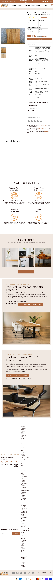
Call (46, 128)
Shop (23, 426)
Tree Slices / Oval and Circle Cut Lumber (24, 504)
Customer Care (24, 458)
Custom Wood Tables (23, 432)
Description (31, 44)
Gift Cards (23, 447)
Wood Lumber (23, 548)
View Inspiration (26, 272)
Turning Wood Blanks (23, 544)
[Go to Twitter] (45, 1)
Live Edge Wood (43, 125)
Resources (25, 490)
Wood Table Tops (24, 509)
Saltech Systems (49, 573)
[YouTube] (25, 574)
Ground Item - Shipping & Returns (38, 102)
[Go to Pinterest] (51, 1)
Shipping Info (27, 5)
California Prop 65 (36, 117)
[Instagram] (17, 574)
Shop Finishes (23, 566)
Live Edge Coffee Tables (23, 522)
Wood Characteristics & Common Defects (24, 556)
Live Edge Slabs (23, 429)
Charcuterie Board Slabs (24, 512)
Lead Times (41, 128)
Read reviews (44, 17)
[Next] (23, 35)
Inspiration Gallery (23, 449)
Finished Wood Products (23, 534)
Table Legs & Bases (23, 436)
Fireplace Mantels (23, 537)
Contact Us (19, 5)
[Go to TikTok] (49, 1)
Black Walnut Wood (24, 518)
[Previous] (3, 35)
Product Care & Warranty (23, 473)
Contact (46, 131)
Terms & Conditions (23, 481)
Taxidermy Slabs (23, 541)
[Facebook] (13, 574)
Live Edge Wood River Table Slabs (24, 500)
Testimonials (24, 476)
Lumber (23, 442)
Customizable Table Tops (24, 563)
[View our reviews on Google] (11, 304)
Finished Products (23, 439)
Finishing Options (33, 108)
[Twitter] (21, 574)
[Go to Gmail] (41, 121)
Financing (23, 487)
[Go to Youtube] (47, 1)
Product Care (32, 111)
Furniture (23, 560)
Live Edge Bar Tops (23, 525)
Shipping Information (24, 466)
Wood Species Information (24, 552)
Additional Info (32, 105)
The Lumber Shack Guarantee (30, 304)
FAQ (29, 113)
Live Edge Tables (23, 496)
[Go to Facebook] (41, 1)
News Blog (23, 452)
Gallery (33, 5)
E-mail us (4, 1)
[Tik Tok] (29, 574)
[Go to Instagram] (43, 1)
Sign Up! (16, 533)
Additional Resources (25, 529)
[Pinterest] (33, 574)
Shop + (14, 5)
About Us (38, 5)
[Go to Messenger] (32, 121)
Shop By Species (23, 444)
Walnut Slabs (22, 515)
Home (2, 8)
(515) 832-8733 (11, 1)
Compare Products (23, 454)
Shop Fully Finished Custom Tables (19, 378)
